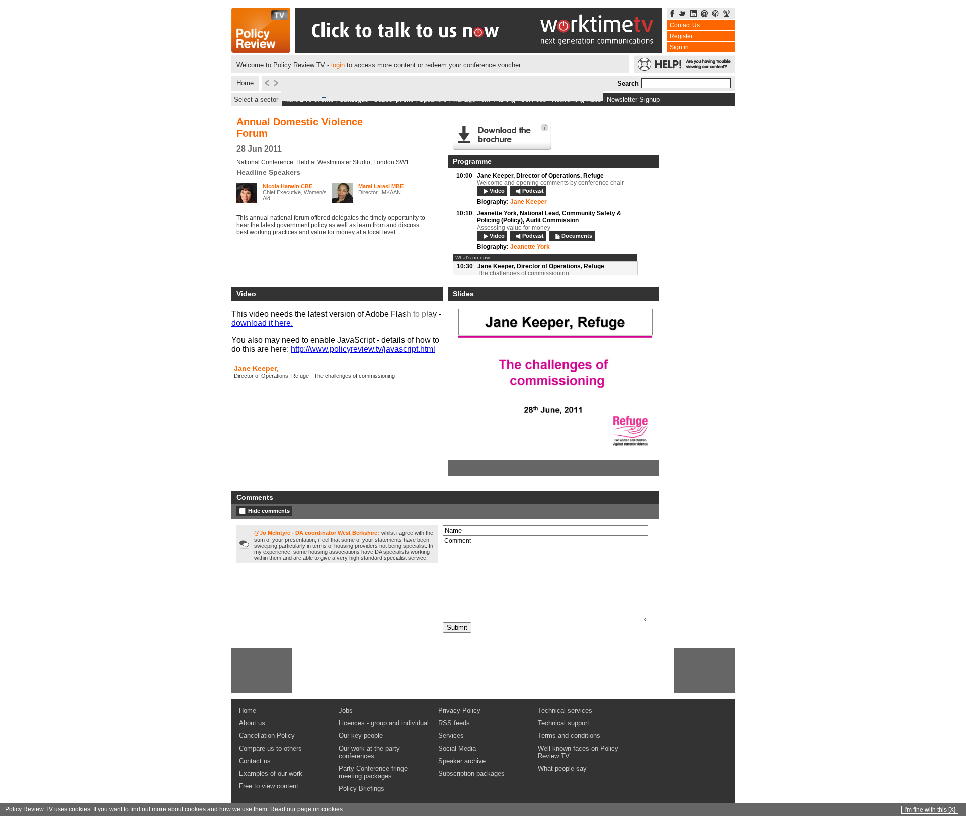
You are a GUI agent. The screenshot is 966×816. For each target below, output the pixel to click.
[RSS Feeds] (726, 14)
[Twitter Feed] (682, 14)
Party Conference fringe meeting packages (373, 772)
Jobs (346, 710)
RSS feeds (454, 723)
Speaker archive (462, 761)
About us (252, 723)
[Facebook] (672, 14)
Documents (576, 236)
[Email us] (704, 14)
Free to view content (268, 786)
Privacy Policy (459, 710)
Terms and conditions (569, 735)
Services (451, 735)
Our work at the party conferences (369, 752)
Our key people (361, 735)
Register (681, 36)
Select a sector (256, 99)
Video (497, 191)
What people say (562, 768)
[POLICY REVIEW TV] (260, 50)
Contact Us (685, 25)
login (338, 65)
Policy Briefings (361, 788)
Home (245, 83)
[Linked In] (693, 14)
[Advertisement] (261, 670)
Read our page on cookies (306, 809)
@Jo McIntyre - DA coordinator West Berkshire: (316, 533)
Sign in (679, 47)
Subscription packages (471, 773)
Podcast (533, 191)
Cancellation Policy (267, 735)
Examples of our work (270, 773)
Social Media (457, 748)
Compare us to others (270, 748)
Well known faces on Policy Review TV (578, 752)
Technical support (563, 723)
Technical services (565, 710)
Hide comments (269, 511)
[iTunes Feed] (715, 14)
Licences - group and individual (384, 723)
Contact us (255, 761)
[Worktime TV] (478, 50)
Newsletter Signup (633, 99)
